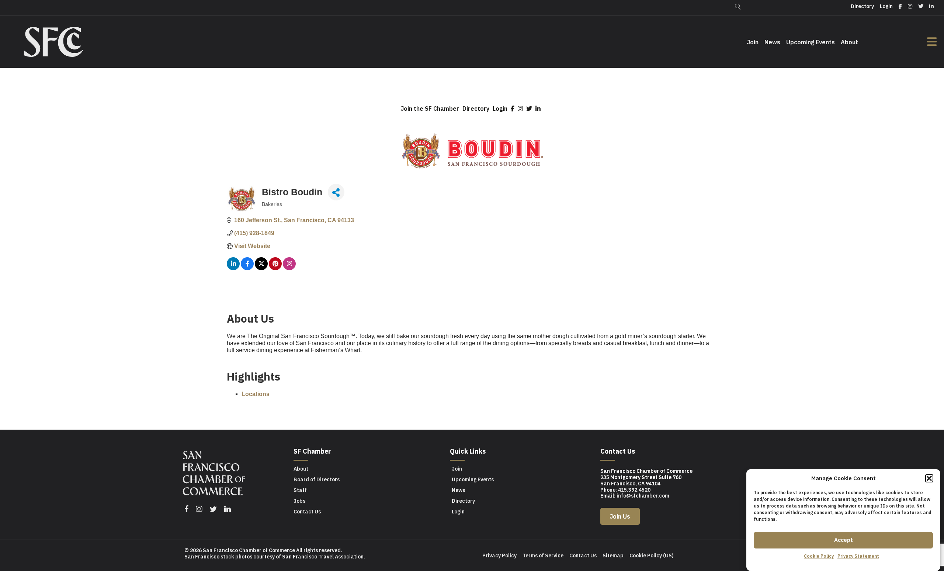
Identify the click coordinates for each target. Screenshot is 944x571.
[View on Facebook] (247, 268)
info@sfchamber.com (643, 495)
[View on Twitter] (261, 268)
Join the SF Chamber (430, 108)
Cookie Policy (819, 556)
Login (500, 108)
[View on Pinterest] (275, 268)
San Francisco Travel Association (323, 556)
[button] (929, 478)
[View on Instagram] (289, 268)
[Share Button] (336, 192)
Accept (843, 539)
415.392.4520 (634, 489)
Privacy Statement (858, 556)
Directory (475, 108)
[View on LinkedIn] (233, 268)
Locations (256, 394)
